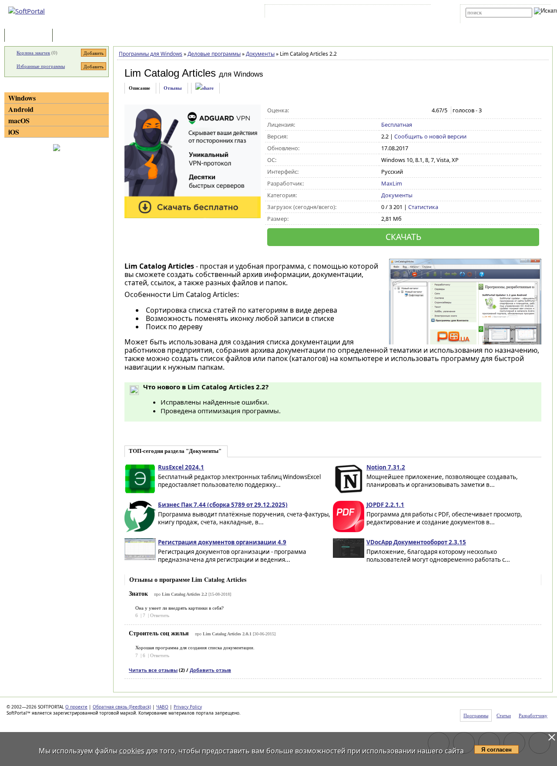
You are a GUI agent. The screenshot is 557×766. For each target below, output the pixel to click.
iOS (13, 132)
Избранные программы (41, 66)
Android (21, 109)
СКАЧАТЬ (403, 237)
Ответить (159, 615)
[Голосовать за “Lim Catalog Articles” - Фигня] (385, 110)
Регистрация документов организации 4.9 (222, 542)
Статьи (73, 36)
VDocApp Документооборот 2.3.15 (416, 542)
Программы (30, 36)
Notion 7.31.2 (385, 467)
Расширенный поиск (489, 20)
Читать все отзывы (153, 670)
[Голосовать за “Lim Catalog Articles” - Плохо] (394, 110)
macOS (19, 120)
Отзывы (173, 88)
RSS (413, 12)
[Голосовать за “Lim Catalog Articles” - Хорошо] (413, 110)
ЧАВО (162, 707)
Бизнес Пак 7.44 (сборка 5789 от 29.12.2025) (223, 505)
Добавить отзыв (210, 670)
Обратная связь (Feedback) (122, 707)
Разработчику (533, 715)
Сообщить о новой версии (430, 136)
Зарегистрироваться (342, 12)
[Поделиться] (204, 88)
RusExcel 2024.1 (181, 467)
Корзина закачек (33, 52)
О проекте (76, 707)
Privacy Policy (188, 707)
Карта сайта (387, 12)
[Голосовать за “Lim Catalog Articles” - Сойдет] (404, 110)
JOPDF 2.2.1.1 (385, 505)
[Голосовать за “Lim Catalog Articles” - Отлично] (422, 110)
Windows (22, 98)
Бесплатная (396, 124)
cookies (131, 751)
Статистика (423, 207)
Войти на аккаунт (293, 12)
